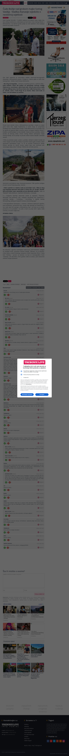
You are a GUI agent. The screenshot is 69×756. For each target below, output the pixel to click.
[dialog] (34, 378)
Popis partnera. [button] (29, 384)
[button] (34, 377)
